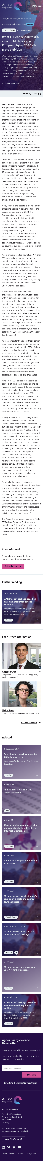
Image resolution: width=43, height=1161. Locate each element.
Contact (12, 1154)
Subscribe (31, 1075)
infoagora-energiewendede (15, 1131)
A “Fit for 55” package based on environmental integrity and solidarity (20, 602)
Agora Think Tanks (12, 1139)
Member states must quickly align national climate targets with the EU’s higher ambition (21, 828)
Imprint (20, 1154)
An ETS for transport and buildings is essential (21, 862)
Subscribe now (11, 566)
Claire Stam (8, 710)
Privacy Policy (30, 1154)
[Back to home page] (12, 6)
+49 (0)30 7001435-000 (16, 1128)
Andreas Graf (9, 672)
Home (4, 19)
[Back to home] (21, 1100)
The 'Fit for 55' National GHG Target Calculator (18, 791)
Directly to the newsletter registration (20, 1083)
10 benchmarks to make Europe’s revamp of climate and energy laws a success (20, 899)
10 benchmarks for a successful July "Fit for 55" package (19, 968)
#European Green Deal (10, 83)
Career (4, 1154)
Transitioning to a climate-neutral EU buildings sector (21, 755)
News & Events (12, 19)
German (30, 24)
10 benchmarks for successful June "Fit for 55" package (19, 933)
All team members (29, 723)
